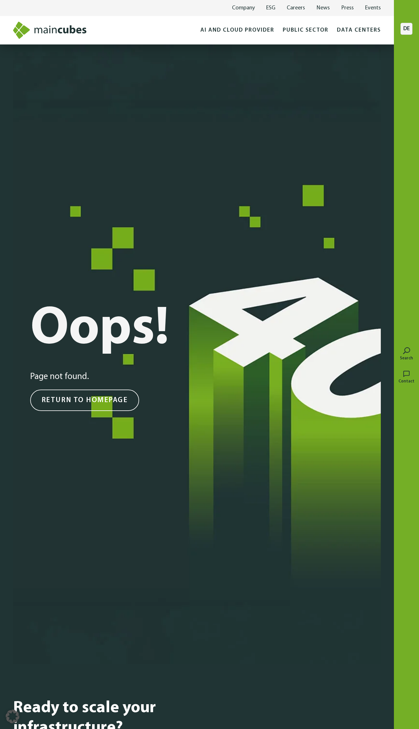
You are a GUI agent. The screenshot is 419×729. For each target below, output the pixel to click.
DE (406, 29)
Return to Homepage (85, 400)
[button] (237, 30)
